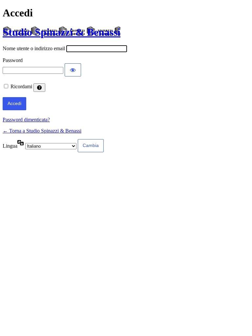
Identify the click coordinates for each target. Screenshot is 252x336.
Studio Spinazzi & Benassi (61, 32)
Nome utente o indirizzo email (34, 48)
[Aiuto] (39, 87)
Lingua (10, 146)
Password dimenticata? (26, 119)
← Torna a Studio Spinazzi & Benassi (42, 131)
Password (13, 60)
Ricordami (21, 86)
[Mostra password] (73, 69)
